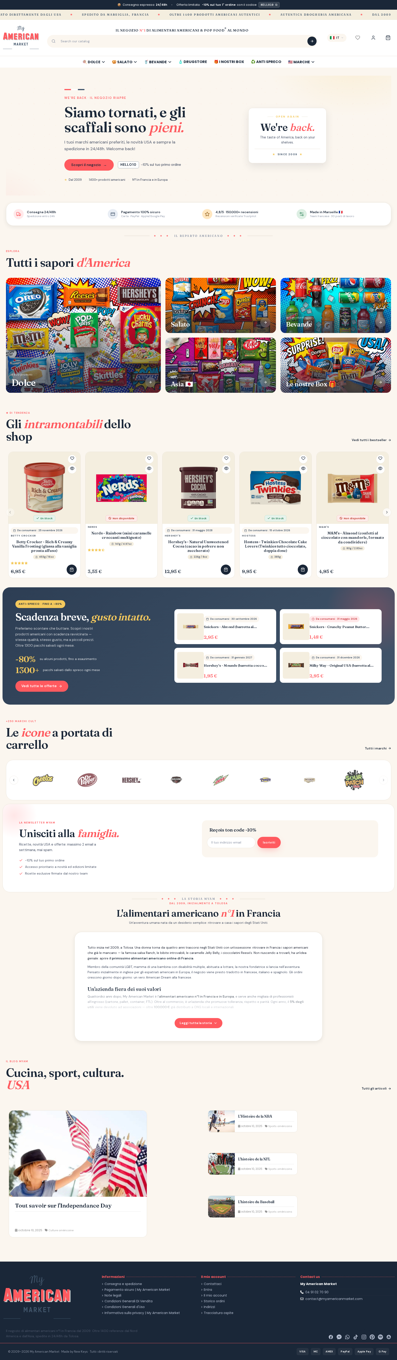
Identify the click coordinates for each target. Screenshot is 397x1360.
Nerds (92, 527)
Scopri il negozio (89, 164)
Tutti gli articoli (374, 1088)
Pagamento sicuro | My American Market (137, 1290)
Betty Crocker (23, 535)
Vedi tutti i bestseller (369, 440)
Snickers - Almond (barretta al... (230, 627)
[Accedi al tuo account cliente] (373, 38)
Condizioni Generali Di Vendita (129, 1301)
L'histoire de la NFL (254, 1159)
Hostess (249, 535)
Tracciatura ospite (218, 1313)
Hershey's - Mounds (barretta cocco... (235, 665)
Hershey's (173, 535)
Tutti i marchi (376, 748)
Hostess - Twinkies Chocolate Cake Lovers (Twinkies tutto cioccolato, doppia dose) (275, 546)
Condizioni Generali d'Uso (125, 1307)
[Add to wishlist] (72, 459)
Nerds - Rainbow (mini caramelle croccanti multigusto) (121, 535)
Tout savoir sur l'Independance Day (63, 1205)
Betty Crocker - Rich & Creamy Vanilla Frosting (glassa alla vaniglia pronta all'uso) (44, 546)
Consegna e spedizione (123, 1284)
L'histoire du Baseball (256, 1202)
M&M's (324, 527)
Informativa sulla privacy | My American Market (142, 1313)
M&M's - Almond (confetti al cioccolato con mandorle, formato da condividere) (352, 537)
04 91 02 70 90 (317, 1292)
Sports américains (280, 1126)
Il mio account (215, 1295)
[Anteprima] (72, 469)
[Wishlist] (358, 38)
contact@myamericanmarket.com (334, 1299)
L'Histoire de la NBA (255, 1116)
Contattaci (212, 1284)
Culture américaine (61, 1230)
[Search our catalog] (312, 41)
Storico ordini (214, 1301)
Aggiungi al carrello (72, 570)
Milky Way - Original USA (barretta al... (341, 665)
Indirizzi (209, 1307)
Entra (208, 1290)
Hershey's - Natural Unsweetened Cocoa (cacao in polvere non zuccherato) (198, 546)
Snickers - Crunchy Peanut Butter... (339, 627)
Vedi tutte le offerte (39, 686)
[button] (387, 512)
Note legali (113, 1295)
